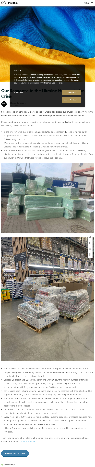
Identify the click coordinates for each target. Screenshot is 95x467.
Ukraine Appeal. (27, 441)
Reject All (72, 92)
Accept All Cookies (72, 100)
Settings (19, 92)
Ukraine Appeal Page (15, 453)
